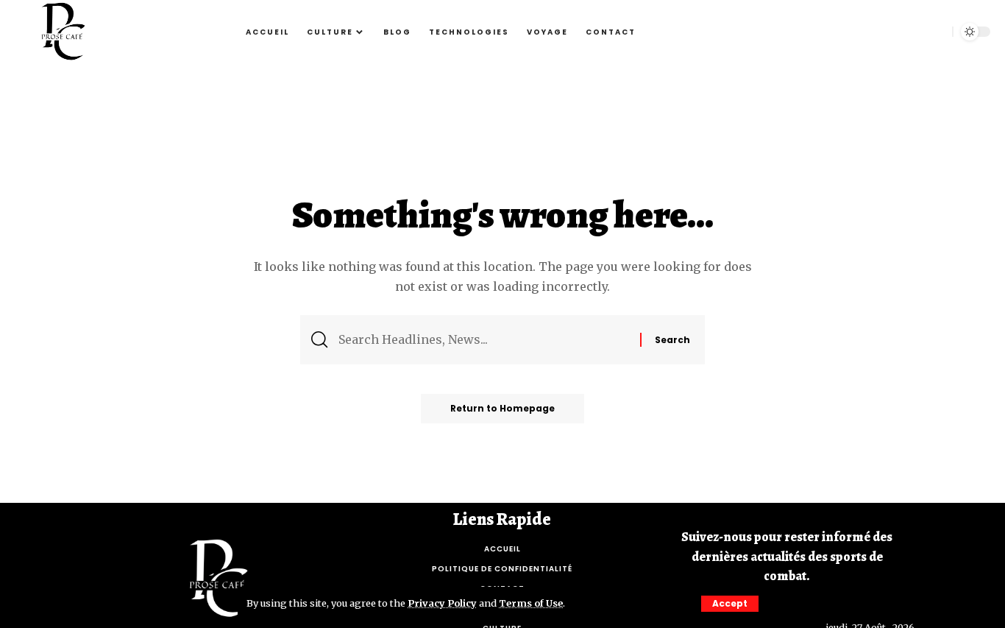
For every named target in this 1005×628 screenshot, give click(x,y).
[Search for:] (483, 339)
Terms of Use (531, 603)
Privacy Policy (442, 603)
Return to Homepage (502, 408)
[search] (933, 31)
